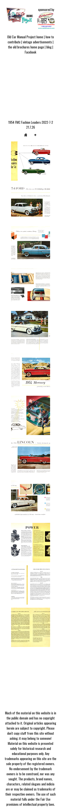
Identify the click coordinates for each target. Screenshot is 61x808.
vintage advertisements (37, 41)
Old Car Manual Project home (25, 36)
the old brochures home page (26, 46)
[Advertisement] (30, 89)
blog (49, 46)
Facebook (30, 51)
